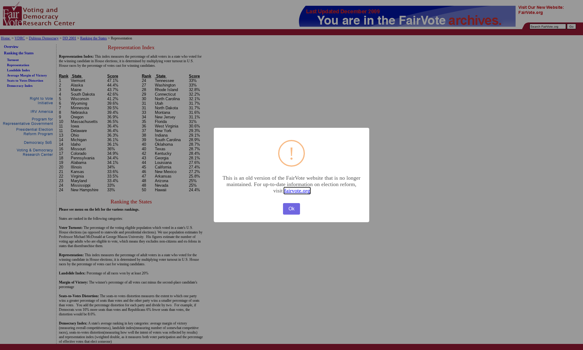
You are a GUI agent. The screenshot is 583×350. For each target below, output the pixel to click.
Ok (291, 208)
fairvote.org (297, 191)
